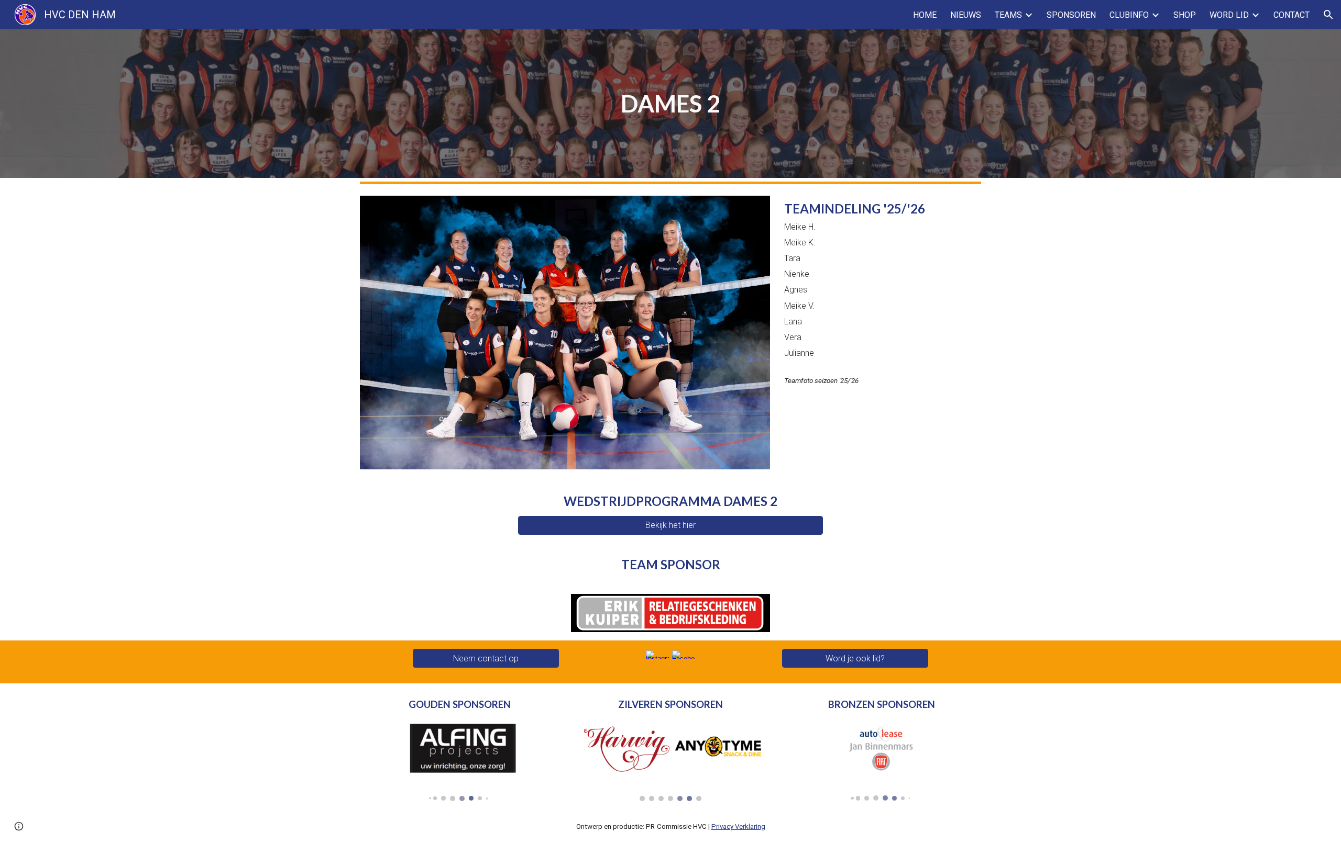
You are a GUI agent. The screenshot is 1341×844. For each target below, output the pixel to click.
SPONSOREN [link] (1071, 15)
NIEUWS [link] (965, 15)
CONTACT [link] (1291, 15)
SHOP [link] (1184, 15)
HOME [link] (925, 15)
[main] (671, 103)
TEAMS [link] (1008, 15)
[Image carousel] (459, 759)
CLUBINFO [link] (1129, 15)
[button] (1328, 14)
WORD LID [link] (1229, 15)
